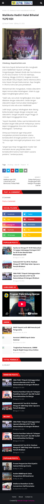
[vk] (32, 225)
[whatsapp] (11, 235)
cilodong (10, 165)
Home (4, 10)
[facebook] (11, 214)
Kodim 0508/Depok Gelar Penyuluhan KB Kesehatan (23, 474)
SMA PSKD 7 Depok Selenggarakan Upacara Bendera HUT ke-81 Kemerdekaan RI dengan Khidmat (26, 275)
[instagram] (11, 225)
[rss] (11, 219)
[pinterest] (32, 219)
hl (8, 10)
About (21, 497)
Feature (23, 165)
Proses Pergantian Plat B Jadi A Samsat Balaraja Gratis (25, 464)
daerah (17, 165)
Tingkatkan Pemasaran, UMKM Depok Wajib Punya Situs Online (25, 348)
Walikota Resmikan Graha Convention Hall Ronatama (23, 485)
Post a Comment (8, 201)
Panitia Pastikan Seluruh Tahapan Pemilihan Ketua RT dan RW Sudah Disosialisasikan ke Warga (26, 394)
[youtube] (11, 230)
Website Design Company (25, 501)
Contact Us (28, 497)
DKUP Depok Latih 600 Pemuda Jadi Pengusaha (26, 328)
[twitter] (32, 214)
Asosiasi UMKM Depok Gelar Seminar (24, 338)
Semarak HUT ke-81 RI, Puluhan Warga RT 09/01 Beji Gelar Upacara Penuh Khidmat (26, 264)
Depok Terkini (8, 24)
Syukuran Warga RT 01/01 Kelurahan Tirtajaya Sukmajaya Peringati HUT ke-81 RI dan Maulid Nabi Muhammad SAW (27, 251)
